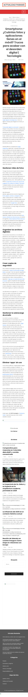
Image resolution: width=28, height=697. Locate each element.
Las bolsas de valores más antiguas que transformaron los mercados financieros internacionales (12, 648)
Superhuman (8, 353)
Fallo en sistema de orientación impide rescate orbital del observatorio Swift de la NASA (13, 644)
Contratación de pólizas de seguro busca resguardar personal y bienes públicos (12, 640)
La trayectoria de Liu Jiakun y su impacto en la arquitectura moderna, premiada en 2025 (14, 487)
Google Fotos (14, 202)
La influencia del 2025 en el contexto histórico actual (13, 513)
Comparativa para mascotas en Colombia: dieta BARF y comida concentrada (12, 451)
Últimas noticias (14, 25)
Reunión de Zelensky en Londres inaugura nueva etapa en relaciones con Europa (12, 541)
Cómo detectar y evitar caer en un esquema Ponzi (14, 636)
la (6, 181)
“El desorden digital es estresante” (11, 127)
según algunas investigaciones (10, 120)
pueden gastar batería (8, 374)
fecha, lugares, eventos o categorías (11, 195)
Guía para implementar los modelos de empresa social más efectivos (13, 653)
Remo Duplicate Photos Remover (17, 218)
